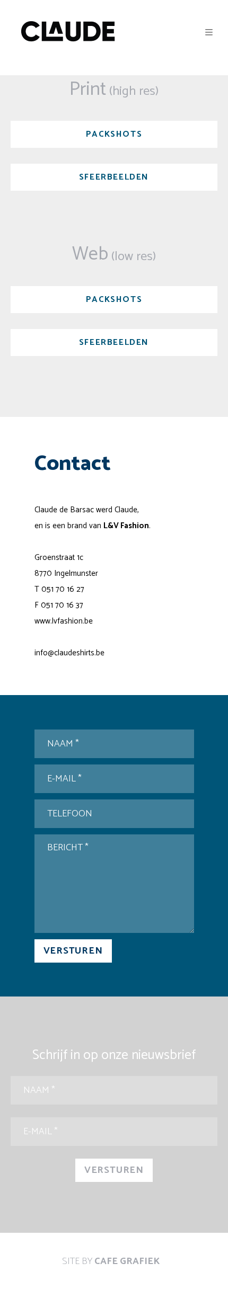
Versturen (73, 951)
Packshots (114, 134)
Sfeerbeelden (114, 177)
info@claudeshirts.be (69, 653)
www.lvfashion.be (63, 621)
